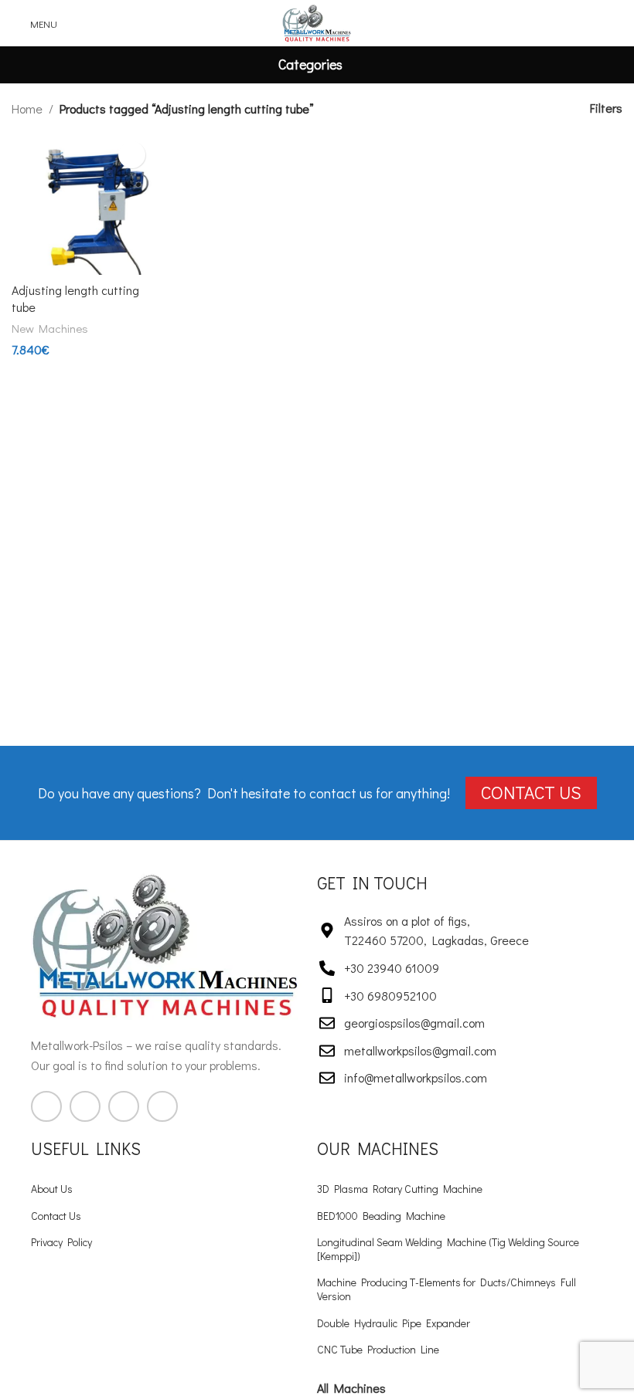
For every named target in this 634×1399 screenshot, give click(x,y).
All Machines (351, 1388)
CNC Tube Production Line (378, 1349)
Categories (310, 65)
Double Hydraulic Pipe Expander (393, 1323)
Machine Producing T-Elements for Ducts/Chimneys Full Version (446, 1289)
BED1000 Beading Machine (381, 1215)
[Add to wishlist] (131, 154)
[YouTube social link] (123, 1106)
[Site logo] (317, 21)
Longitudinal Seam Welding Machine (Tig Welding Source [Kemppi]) (448, 1249)
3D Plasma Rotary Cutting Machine (399, 1188)
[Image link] (166, 944)
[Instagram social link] (85, 1106)
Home (27, 108)
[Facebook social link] (46, 1106)
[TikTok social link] (162, 1106)
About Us (52, 1188)
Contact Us (56, 1215)
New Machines (50, 328)
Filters (606, 108)
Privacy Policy (61, 1242)
